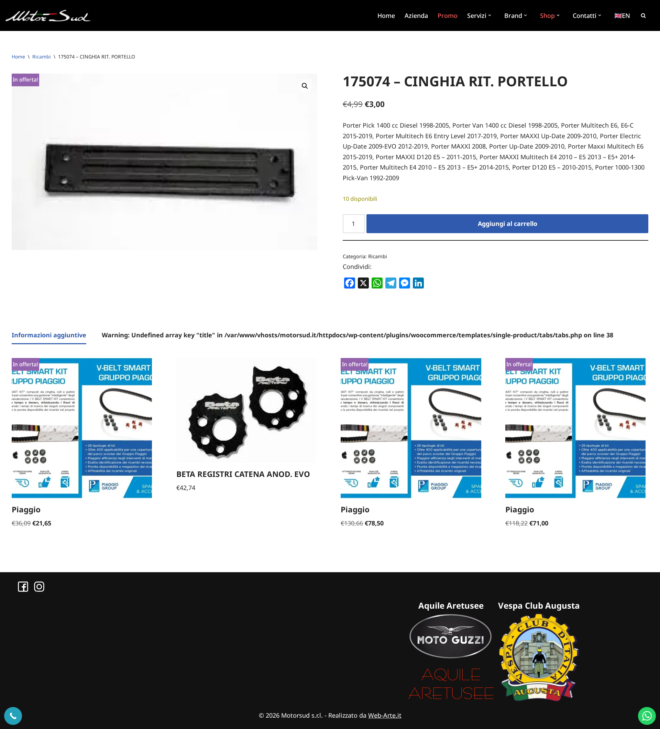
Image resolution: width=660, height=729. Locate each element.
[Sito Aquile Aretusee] (451, 699)
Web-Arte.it (385, 715)
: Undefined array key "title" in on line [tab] (357, 335)
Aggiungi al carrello (507, 223)
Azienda (416, 15)
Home (386, 15)
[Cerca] (643, 15)
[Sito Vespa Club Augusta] (539, 699)
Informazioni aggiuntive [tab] (49, 335)
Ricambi (41, 56)
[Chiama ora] (13, 716)
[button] (490, 15)
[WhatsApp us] (647, 716)
